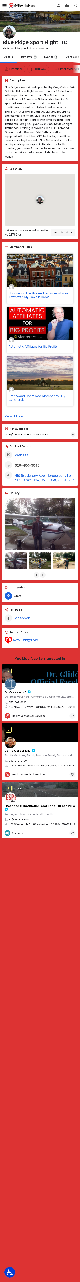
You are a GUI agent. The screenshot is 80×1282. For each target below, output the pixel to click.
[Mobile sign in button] (58, 5)
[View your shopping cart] (67, 5)
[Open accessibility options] (9, 1272)
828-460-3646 (27, 465)
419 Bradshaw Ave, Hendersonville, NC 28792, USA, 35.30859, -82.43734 (45, 478)
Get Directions (63, 232)
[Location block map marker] (40, 199)
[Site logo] (22, 5)
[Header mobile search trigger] (75, 5)
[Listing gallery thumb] (40, 524)
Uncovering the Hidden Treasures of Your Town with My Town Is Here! (38, 295)
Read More (14, 416)
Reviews (28, 57)
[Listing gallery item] (16, 560)
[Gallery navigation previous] (37, 575)
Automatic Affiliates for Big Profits (33, 346)
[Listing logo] (9, 32)
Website (21, 455)
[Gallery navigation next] (43, 575)
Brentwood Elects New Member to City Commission (37, 398)
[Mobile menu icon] (4, 5)
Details (9, 57)
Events (50, 57)
